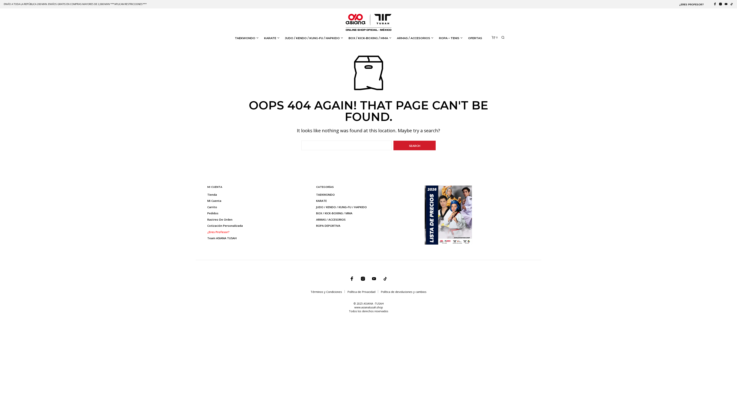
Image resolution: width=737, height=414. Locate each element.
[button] (494, 37)
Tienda (212, 194)
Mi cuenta (214, 201)
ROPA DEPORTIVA (328, 226)
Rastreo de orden (219, 219)
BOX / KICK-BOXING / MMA (368, 38)
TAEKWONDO (245, 38)
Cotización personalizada (225, 226)
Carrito (212, 207)
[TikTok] (731, 4)
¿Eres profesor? (691, 4)
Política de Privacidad (361, 292)
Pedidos (212, 213)
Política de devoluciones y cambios (403, 292)
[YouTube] (726, 4)
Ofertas (475, 38)
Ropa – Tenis (449, 38)
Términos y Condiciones (326, 292)
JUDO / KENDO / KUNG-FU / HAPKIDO (312, 38)
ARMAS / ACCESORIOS (413, 38)
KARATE (270, 38)
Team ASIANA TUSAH (222, 238)
